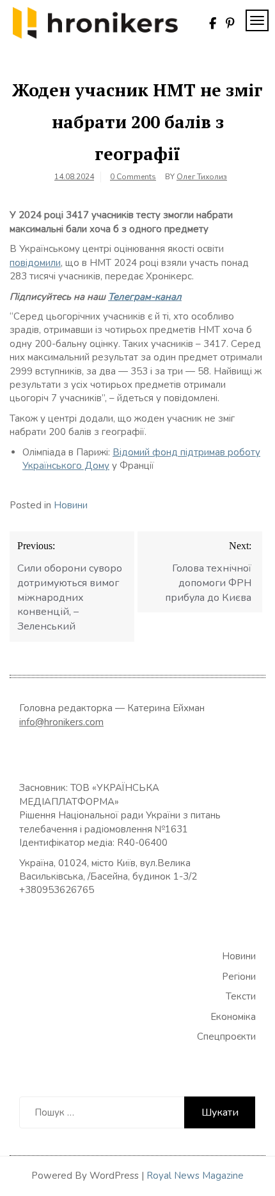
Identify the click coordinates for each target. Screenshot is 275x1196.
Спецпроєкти (226, 1036)
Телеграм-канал (145, 296)
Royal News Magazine (195, 1175)
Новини (71, 505)
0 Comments (133, 177)
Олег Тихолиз (202, 177)
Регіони (239, 976)
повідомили (35, 262)
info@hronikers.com (61, 722)
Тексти (241, 996)
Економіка (233, 1016)
